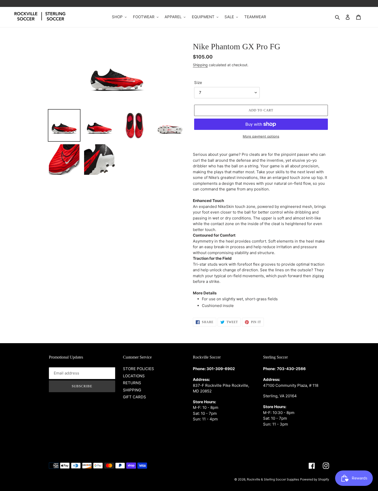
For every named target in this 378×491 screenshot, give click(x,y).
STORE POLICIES (138, 368)
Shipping (200, 65)
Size (198, 82)
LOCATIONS (134, 375)
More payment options (261, 136)
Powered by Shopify (314, 479)
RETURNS (132, 382)
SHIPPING (132, 390)
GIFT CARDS (134, 396)
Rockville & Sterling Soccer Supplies (273, 479)
